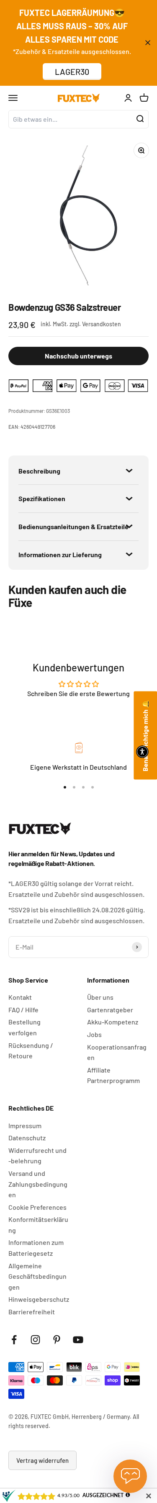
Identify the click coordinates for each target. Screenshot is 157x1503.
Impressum (24, 1125)
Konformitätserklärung (38, 1224)
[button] (142, 751)
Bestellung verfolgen (24, 1027)
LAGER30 (72, 72)
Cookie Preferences (37, 1207)
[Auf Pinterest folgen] (56, 1339)
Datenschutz (27, 1138)
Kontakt (20, 997)
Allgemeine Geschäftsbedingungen (37, 1276)
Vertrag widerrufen (42, 1460)
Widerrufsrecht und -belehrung (37, 1155)
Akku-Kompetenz (112, 1022)
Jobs (94, 1034)
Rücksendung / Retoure (30, 1050)
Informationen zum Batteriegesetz (36, 1247)
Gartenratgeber (110, 1010)
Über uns (100, 997)
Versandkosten (101, 324)
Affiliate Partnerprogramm (113, 1075)
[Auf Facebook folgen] (14, 1339)
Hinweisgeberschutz (38, 1299)
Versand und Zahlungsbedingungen (37, 1183)
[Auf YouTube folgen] (78, 1339)
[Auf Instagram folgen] (35, 1339)
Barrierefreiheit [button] (31, 1312)
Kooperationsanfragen (117, 1052)
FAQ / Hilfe (23, 1010)
